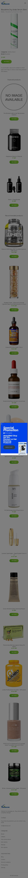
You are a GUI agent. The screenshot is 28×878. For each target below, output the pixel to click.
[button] (9, 447)
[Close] (1, 424)
